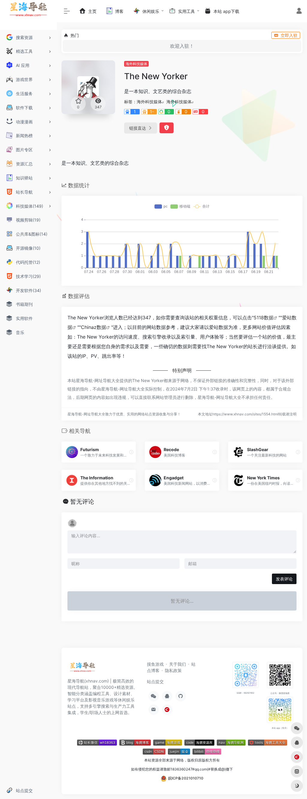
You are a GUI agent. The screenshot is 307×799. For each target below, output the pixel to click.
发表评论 (284, 578)
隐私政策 (173, 670)
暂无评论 (82, 501)
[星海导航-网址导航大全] (82, 669)
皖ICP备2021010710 (185, 778)
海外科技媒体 (136, 64)
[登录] (299, 11)
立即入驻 (289, 35)
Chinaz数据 (93, 327)
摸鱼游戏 (155, 664)
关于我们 (177, 664)
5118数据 (263, 318)
